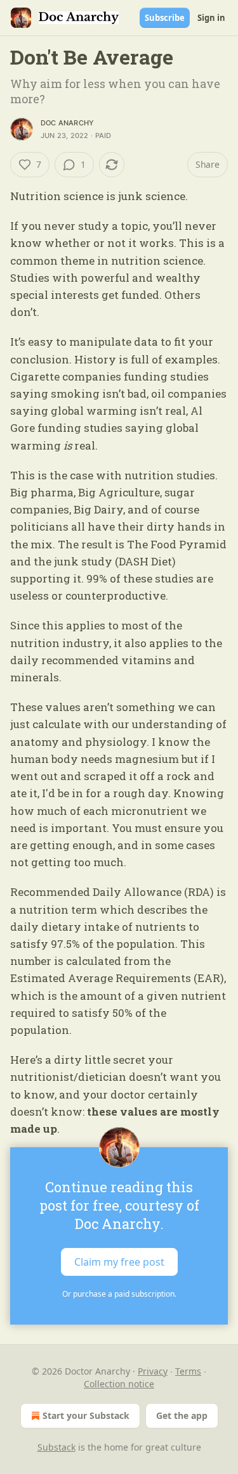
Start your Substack (86, 1415)
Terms (188, 1371)
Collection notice (119, 1384)
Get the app (182, 1415)
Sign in (211, 17)
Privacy (153, 1371)
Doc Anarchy (67, 122)
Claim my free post (119, 1262)
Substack (56, 1447)
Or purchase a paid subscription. (119, 1293)
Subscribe (165, 17)
